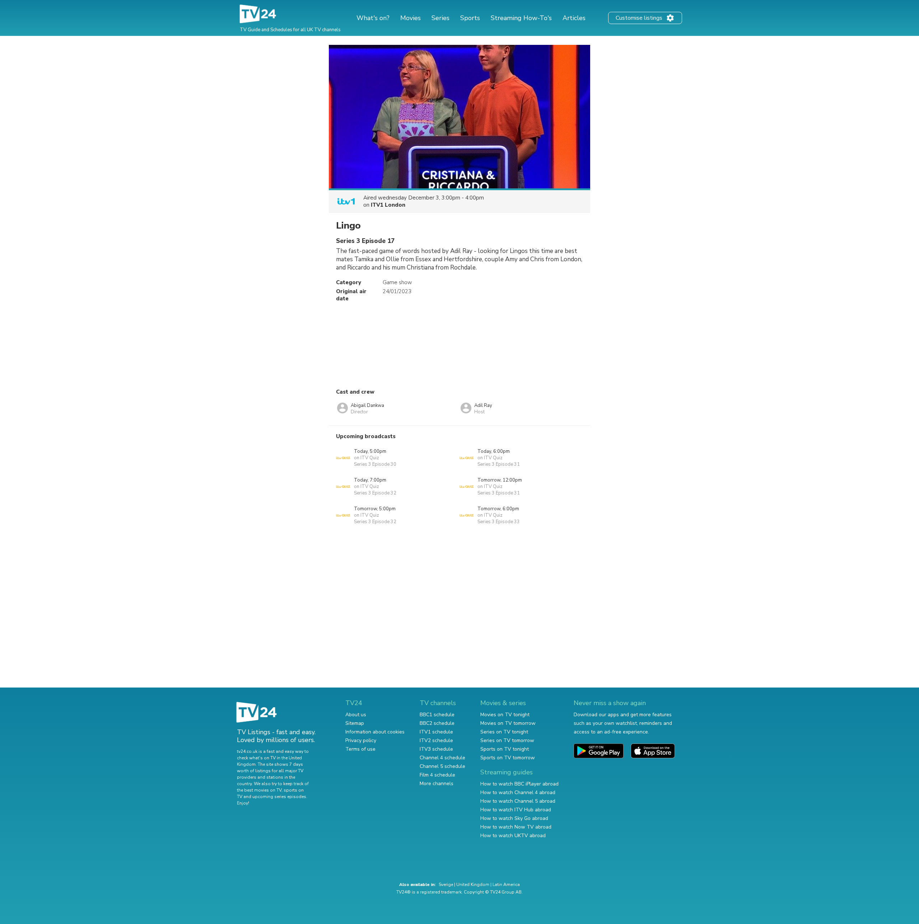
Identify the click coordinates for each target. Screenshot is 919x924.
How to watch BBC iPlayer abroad (519, 783)
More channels (436, 783)
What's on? (372, 18)
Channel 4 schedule (442, 757)
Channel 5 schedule (442, 766)
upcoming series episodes (279, 796)
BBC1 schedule (437, 714)
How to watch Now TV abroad (515, 827)
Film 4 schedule (437, 774)
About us (355, 714)
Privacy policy (360, 740)
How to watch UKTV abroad (513, 835)
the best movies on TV (259, 790)
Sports (470, 18)
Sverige (446, 884)
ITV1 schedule (436, 731)
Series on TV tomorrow (507, 740)
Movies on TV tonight (505, 714)
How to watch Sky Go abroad (514, 818)
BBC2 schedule (437, 723)
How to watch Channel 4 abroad (517, 792)
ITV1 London (388, 204)
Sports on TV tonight (504, 749)
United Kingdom (472, 884)
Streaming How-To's (521, 18)
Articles (574, 18)
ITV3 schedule (436, 749)
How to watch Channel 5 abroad (517, 801)
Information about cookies (375, 731)
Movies (410, 18)
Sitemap (354, 723)
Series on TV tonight (504, 731)
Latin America (506, 884)
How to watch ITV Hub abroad (515, 809)
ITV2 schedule (436, 740)
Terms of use (360, 749)
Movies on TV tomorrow (508, 723)
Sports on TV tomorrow (507, 757)
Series (440, 18)
